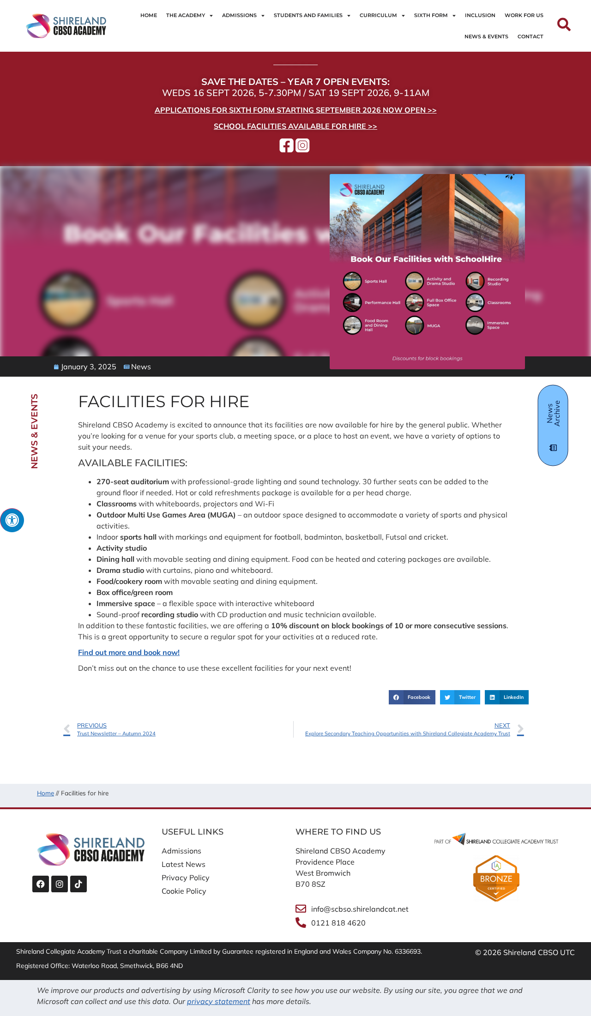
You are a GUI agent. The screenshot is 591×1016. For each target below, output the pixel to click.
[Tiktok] (78, 884)
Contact (530, 36)
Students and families (308, 15)
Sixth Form (431, 15)
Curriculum (378, 15)
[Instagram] (59, 884)
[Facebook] (40, 884)
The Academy (185, 15)
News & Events (486, 36)
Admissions (239, 15)
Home (148, 15)
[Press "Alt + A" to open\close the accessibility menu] (12, 520)
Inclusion (480, 15)
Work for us (524, 15)
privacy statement (218, 1001)
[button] (412, 697)
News (141, 366)
